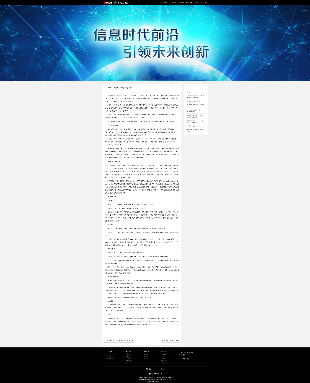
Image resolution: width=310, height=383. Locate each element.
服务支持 (188, 2)
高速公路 (128, 362)
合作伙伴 (164, 356)
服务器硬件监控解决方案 (193, 126)
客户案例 (180, 2)
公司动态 (196, 2)
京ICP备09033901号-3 (155, 374)
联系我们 (164, 362)
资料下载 (146, 358)
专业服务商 (128, 354)
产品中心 (172, 2)
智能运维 (128, 360)
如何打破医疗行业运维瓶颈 (194, 101)
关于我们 (203, 2)
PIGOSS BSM (111, 356)
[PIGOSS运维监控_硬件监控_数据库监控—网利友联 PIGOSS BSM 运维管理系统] (116, 2)
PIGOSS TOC (111, 354)
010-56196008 (186, 352)
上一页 (118, 341)
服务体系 (146, 356)
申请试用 (146, 354)
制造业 (128, 358)
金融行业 (128, 356)
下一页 (170, 341)
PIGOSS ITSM (110, 358)
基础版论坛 (164, 360)
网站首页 (165, 2)
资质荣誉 (164, 358)
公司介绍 (164, 354)
